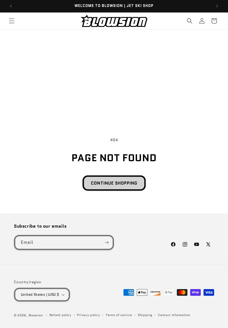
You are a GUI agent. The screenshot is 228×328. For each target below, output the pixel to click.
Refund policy (60, 315)
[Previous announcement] (11, 6)
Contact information (174, 315)
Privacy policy (88, 315)
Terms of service (119, 315)
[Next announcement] (217, 6)
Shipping (145, 315)
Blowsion (36, 315)
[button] (12, 21)
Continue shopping (114, 183)
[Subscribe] (106, 242)
